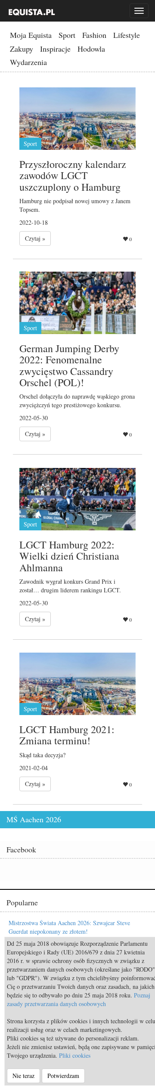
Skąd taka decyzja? (42, 755)
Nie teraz (23, 1075)
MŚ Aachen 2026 (33, 819)
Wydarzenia (28, 62)
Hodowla (91, 48)
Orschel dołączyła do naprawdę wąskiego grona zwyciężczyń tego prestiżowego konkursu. (77, 400)
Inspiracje (55, 48)
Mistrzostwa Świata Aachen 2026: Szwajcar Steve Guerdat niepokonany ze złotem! (69, 927)
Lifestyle (126, 35)
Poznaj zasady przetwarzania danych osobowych (78, 999)
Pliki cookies (74, 1055)
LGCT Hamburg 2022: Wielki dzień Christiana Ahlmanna (69, 556)
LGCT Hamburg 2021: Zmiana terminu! (67, 734)
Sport (67, 35)
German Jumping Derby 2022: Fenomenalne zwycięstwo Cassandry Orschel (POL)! (69, 365)
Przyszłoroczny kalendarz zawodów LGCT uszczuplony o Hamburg (72, 175)
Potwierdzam (63, 1075)
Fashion (94, 35)
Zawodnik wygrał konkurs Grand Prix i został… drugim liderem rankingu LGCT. (70, 585)
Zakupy (21, 48)
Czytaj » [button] (35, 238)
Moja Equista (31, 35)
